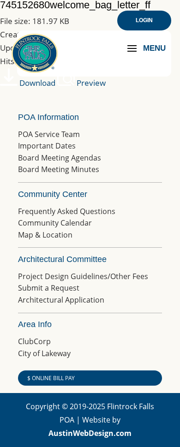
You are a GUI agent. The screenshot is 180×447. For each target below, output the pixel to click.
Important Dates (47, 146)
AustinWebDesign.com (90, 433)
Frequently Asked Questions (66, 211)
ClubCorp (34, 341)
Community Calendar (55, 223)
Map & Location (45, 235)
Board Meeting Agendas (59, 158)
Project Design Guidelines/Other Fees (83, 276)
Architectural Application (61, 300)
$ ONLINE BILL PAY (51, 378)
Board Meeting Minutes (58, 169)
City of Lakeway (44, 353)
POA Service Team (49, 134)
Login (144, 20)
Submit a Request (48, 288)
